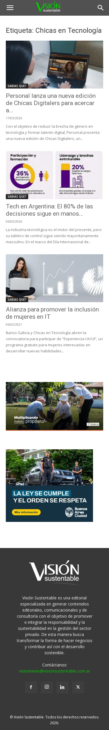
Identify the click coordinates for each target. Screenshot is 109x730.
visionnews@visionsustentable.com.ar (54, 671)
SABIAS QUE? (17, 86)
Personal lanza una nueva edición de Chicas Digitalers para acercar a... (51, 103)
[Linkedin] (62, 687)
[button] (10, 8)
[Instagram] (47, 687)
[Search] (101, 8)
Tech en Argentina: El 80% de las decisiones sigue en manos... (49, 210)
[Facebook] (31, 687)
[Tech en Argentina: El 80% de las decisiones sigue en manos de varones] (54, 175)
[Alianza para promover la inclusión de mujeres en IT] (54, 278)
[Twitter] (78, 687)
